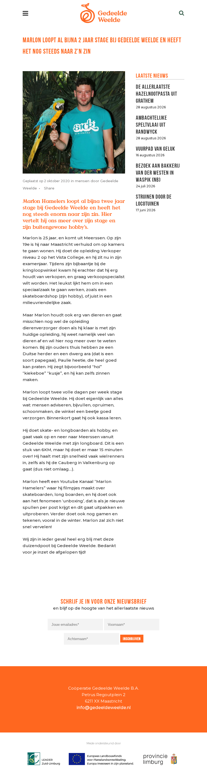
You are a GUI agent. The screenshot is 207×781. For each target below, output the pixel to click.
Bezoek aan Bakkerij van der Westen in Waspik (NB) (158, 172)
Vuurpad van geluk (155, 148)
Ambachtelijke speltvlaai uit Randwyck (151, 124)
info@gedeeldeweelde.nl (104, 707)
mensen (82, 181)
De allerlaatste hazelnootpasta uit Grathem (156, 93)
